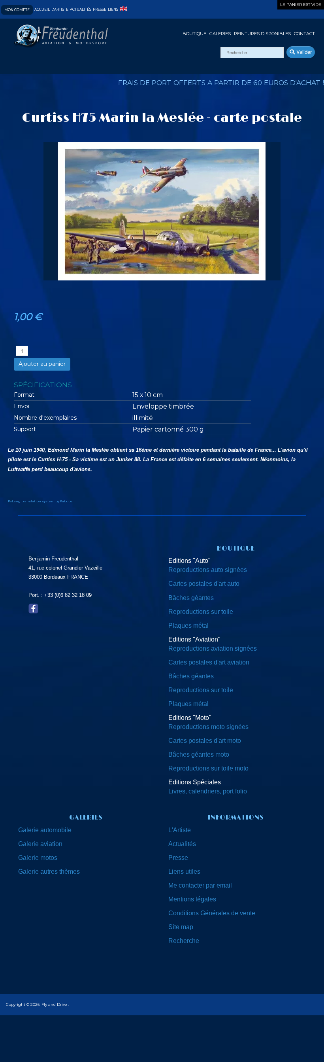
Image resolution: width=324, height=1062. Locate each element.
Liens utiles (184, 871)
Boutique (194, 33)
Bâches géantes (191, 597)
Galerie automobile (45, 830)
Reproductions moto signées (208, 726)
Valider (303, 51)
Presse (99, 9)
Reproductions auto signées (207, 569)
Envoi (21, 406)
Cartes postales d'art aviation (208, 662)
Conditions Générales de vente (211, 913)
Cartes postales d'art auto (203, 583)
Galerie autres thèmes (49, 871)
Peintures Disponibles (262, 33)
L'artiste (59, 9)
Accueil (42, 9)
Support (25, 429)
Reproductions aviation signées (212, 648)
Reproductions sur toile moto (208, 768)
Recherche (183, 940)
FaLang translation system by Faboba (40, 501)
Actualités (80, 9)
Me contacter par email (200, 885)
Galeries (220, 33)
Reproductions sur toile (200, 611)
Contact (304, 33)
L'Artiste (179, 830)
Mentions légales (192, 899)
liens (113, 9)
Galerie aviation (40, 844)
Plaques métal (188, 625)
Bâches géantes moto (198, 754)
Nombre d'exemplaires (45, 417)
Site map (180, 927)
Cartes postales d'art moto (204, 740)
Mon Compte (17, 10)
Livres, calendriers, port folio (207, 791)
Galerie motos (37, 857)
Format (24, 394)
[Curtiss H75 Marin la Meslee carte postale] (162, 210)
